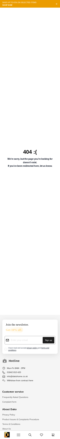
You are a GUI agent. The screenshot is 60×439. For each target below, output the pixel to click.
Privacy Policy (8, 415)
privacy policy (32, 348)
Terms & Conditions (11, 424)
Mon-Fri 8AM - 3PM (16, 368)
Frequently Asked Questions (15, 397)
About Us (6, 429)
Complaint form (9, 402)
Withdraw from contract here (20, 380)
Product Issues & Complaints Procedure (20, 419)
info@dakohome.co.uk (17, 376)
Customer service (13, 392)
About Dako (9, 409)
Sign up (48, 340)
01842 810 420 (14, 372)
